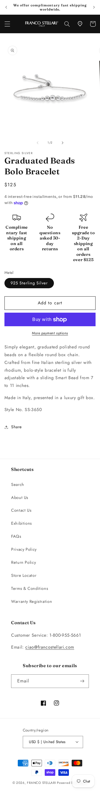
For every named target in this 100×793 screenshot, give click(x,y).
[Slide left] (37, 143)
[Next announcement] (94, 7)
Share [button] (16, 427)
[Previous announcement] (6, 7)
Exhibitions (21, 523)
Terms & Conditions (29, 588)
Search (17, 484)
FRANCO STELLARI (41, 783)
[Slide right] (62, 143)
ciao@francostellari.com (49, 647)
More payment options (50, 333)
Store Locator (23, 575)
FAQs (16, 536)
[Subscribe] (82, 681)
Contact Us (21, 510)
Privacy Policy (24, 549)
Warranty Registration (31, 601)
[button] (7, 23)
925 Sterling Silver (29, 283)
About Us (19, 497)
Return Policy (23, 562)
